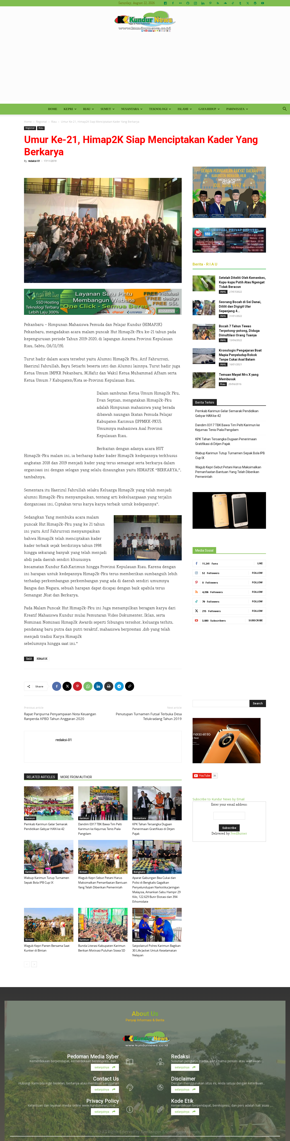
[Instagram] (195, 3)
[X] (247, 3)
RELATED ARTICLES (41, 777)
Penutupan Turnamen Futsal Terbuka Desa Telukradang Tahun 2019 (149, 716)
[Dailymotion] (165, 3)
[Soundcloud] (225, 3)
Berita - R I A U (205, 264)
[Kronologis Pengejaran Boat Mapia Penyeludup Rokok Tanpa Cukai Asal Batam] (204, 356)
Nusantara (130, 109)
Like (260, 563)
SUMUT (106, 109)
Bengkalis (139, 871)
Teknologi (158, 109)
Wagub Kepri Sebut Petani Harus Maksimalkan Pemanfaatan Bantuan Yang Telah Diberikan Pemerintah (102, 882)
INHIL (223, 291)
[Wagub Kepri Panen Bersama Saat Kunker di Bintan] (48, 925)
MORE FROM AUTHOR (76, 777)
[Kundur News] (145, 21)
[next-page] (34, 964)
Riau (86, 109)
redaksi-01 (34, 161)
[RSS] (217, 3)
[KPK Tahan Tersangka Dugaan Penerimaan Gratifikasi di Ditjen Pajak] (157, 803)
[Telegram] (119, 686)
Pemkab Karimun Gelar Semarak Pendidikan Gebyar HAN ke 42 (227, 413)
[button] (284, 109)
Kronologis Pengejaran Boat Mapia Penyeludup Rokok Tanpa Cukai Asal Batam (240, 355)
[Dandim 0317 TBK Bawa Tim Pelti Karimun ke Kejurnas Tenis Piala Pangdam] (103, 803)
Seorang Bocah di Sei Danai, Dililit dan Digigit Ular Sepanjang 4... (240, 306)
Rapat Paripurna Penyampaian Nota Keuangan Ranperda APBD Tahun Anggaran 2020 (60, 716)
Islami (183, 109)
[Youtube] (262, 3)
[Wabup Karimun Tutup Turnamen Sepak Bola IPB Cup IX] (48, 857)
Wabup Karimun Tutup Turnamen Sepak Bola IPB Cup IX (230, 455)
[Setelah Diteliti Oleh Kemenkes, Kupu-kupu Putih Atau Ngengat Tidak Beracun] (204, 283)
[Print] (108, 686)
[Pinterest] (210, 3)
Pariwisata (235, 109)
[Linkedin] (202, 3)
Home (52, 109)
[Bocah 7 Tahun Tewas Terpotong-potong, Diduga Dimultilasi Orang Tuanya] (204, 332)
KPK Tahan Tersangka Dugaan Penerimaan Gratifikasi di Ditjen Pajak (153, 829)
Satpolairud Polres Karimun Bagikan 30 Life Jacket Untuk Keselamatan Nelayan (156, 950)
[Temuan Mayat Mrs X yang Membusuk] (204, 380)
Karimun (30, 818)
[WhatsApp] (87, 686)
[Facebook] (172, 3)
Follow (257, 572)
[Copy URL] (129, 686)
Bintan (83, 871)
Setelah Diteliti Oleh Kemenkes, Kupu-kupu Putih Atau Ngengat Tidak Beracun (242, 282)
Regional (41, 121)
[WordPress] (255, 3)
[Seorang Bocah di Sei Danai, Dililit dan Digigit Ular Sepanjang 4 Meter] (204, 308)
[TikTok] (232, 3)
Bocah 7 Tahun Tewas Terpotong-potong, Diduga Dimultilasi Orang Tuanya (239, 330)
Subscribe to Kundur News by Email (218, 799)
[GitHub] (187, 3)
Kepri (68, 109)
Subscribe (256, 620)
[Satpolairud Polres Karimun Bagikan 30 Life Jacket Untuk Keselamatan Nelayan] (157, 925)
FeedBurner (239, 833)
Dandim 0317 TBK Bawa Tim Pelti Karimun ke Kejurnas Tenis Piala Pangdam (100, 829)
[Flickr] (180, 3)
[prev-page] (27, 964)
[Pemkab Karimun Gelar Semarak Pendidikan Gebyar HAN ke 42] (48, 803)
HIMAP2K (42, 658)
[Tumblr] (240, 3)
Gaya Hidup (207, 109)
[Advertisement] (145, 69)
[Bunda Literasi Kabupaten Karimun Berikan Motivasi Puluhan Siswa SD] (103, 925)
